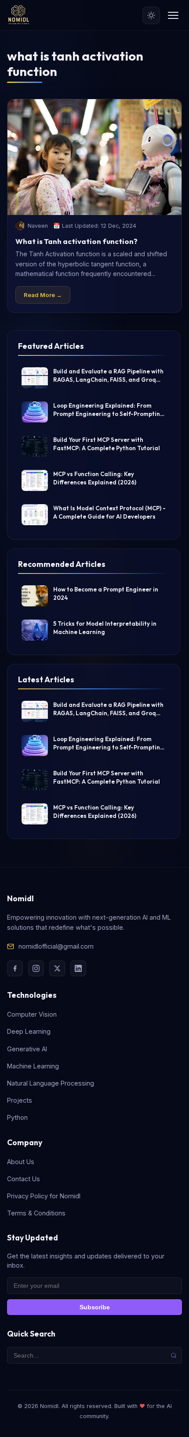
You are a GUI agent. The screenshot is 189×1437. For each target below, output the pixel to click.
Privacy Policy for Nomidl (43, 1196)
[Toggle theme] (151, 15)
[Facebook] (15, 968)
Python (17, 1117)
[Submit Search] (174, 1355)
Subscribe (95, 1307)
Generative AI (27, 1049)
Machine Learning (33, 1066)
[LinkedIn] (78, 968)
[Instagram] (36, 968)
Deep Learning (29, 1031)
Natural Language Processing (50, 1083)
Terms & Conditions (36, 1213)
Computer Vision (32, 1014)
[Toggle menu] (173, 15)
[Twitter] (57, 968)
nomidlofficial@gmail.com (56, 946)
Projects (19, 1100)
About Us (20, 1161)
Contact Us (23, 1179)
